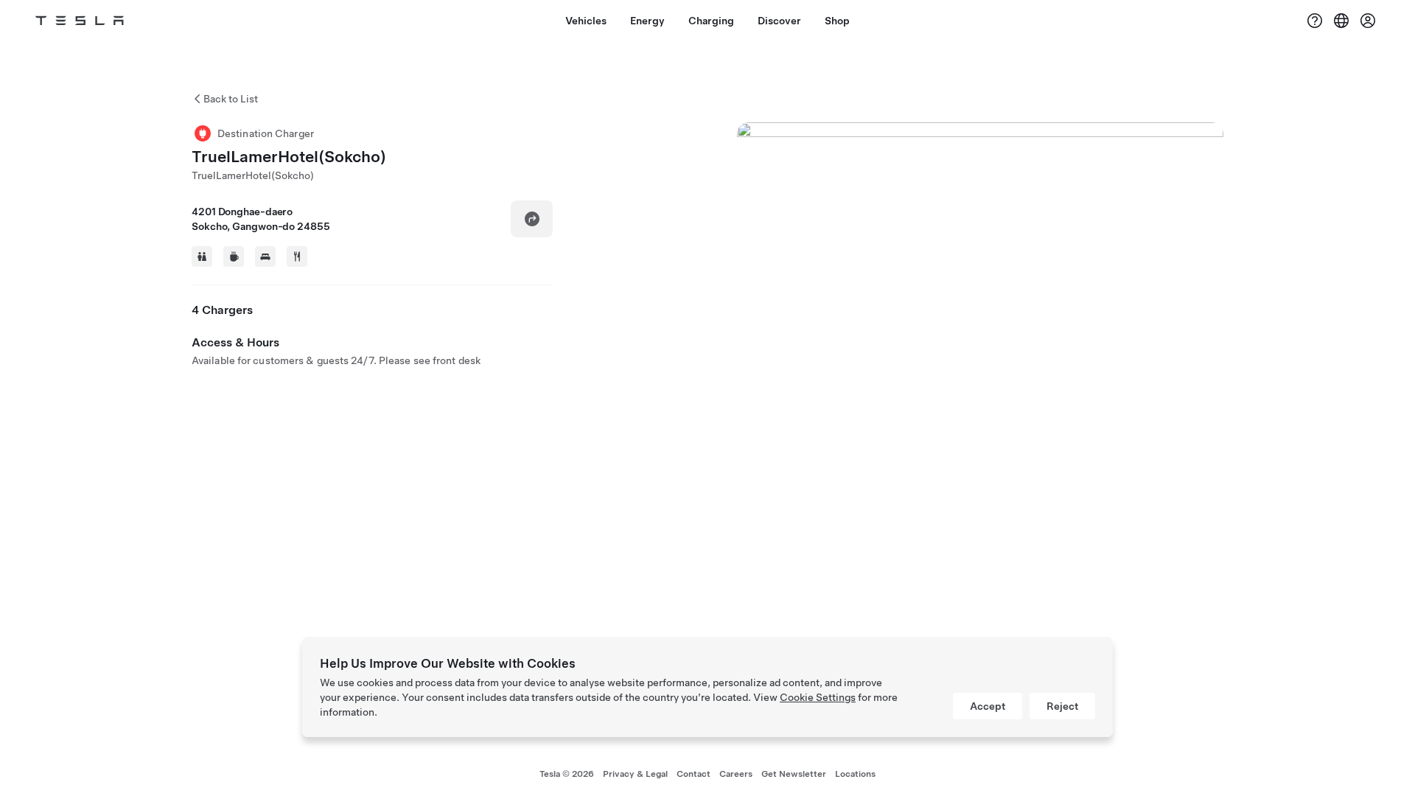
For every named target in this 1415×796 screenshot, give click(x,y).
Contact (693, 774)
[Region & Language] (1341, 20)
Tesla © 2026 (566, 774)
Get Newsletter (793, 774)
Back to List (230, 99)
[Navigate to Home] (80, 20)
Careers (735, 774)
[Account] (1368, 20)
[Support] (1315, 20)
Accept (987, 706)
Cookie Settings (818, 697)
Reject (1062, 706)
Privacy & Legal (635, 774)
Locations (855, 774)
